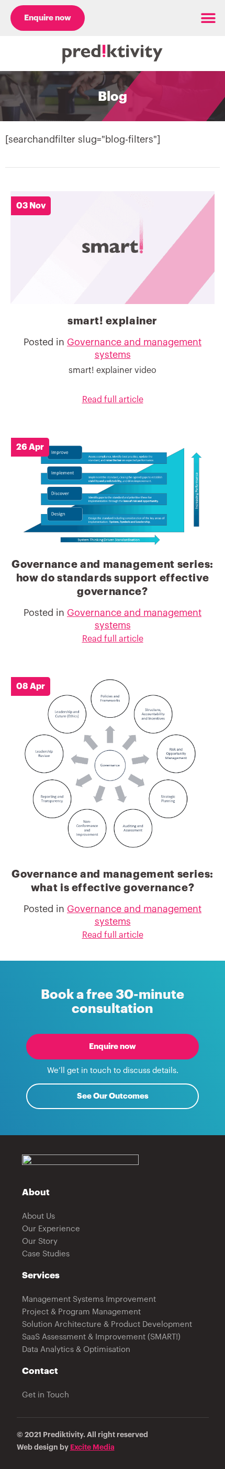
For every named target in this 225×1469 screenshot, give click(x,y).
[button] (208, 18)
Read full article (112, 399)
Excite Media (92, 1447)
